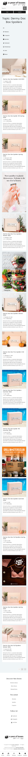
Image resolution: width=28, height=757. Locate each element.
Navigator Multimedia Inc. (19, 748)
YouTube (14, 722)
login (7, 12)
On (3, 81)
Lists (5, 50)
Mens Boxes (14, 686)
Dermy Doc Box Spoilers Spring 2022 (13, 608)
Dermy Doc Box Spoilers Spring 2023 (13, 155)
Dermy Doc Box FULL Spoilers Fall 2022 (13, 352)
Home (2, 755)
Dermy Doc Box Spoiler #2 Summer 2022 (11, 429)
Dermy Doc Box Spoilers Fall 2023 (13, 79)
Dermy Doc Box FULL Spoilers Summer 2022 (12, 391)
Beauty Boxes (14, 689)
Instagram (14, 719)
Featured (6, 43)
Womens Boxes (14, 682)
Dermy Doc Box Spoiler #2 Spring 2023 (13, 116)
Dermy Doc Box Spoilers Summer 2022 (13, 499)
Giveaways (6, 47)
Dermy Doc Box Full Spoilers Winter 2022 (12, 646)
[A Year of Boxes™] (14, 4)
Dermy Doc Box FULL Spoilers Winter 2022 (12, 234)
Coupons (20, 754)
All (3, 28)
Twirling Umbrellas (19, 747)
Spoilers (25, 754)
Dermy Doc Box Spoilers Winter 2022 (13, 314)
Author (4, 82)
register (19, 12)
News (5, 54)
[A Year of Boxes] (14, 737)
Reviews (14, 754)
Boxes (8, 754)
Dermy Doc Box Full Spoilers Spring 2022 (14, 538)
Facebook (14, 716)
